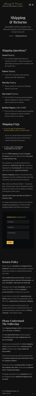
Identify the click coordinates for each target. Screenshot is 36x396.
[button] (18, 129)
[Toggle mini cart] (30, 5)
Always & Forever (12, 4)
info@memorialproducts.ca (11, 205)
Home (11, 36)
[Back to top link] (33, 394)
